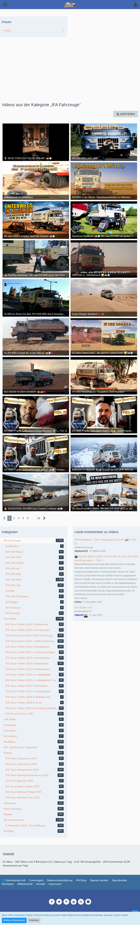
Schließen (34, 920)
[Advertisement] (70, 75)
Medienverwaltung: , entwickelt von (70, 895)
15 (38, 518)
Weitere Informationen (14, 920)
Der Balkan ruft (83, 607)
